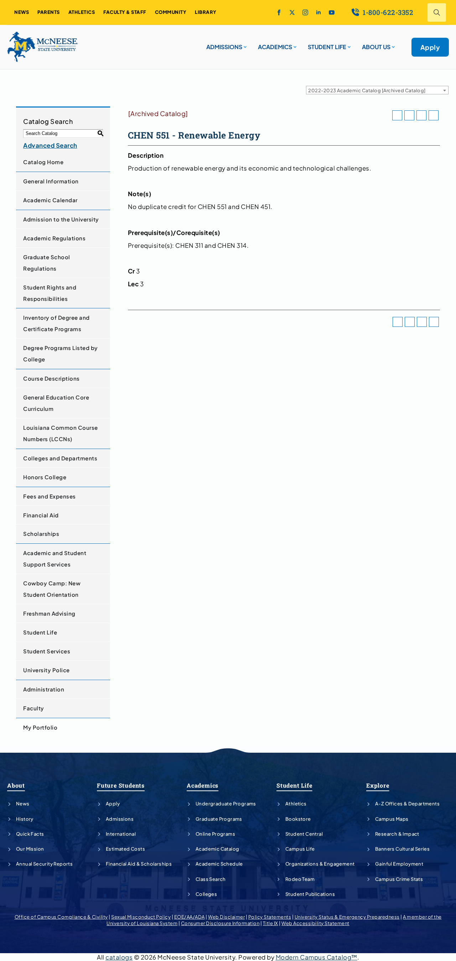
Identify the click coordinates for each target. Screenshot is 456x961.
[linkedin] (318, 12)
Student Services (46, 651)
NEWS (21, 12)
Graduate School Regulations (46, 263)
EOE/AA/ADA (189, 917)
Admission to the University (61, 219)
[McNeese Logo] (42, 47)
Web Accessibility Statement (315, 923)
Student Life (40, 632)
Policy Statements (269, 917)
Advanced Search (50, 145)
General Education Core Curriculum (56, 403)
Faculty (33, 708)
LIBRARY (206, 12)
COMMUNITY (171, 12)
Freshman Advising (49, 613)
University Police (46, 670)
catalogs (119, 957)
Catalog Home (43, 161)
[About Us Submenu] (392, 44)
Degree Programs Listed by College (60, 353)
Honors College (44, 477)
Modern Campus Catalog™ (316, 957)
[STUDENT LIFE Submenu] (348, 44)
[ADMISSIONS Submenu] (244, 44)
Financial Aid (41, 515)
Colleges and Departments (60, 458)
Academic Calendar (50, 200)
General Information (51, 181)
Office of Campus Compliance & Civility (61, 917)
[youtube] (331, 12)
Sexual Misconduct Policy (141, 917)
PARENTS (48, 12)
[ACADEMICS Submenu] (294, 44)
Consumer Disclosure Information (220, 923)
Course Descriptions (51, 378)
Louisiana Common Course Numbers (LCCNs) (60, 433)
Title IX (270, 923)
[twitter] (292, 12)
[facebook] (279, 12)
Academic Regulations (54, 238)
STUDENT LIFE (327, 47)
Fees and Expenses (49, 496)
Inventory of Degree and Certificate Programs (56, 323)
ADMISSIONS (224, 47)
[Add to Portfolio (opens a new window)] (397, 115)
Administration (43, 689)
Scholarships (41, 533)
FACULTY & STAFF (124, 12)
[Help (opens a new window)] (434, 115)
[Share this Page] (409, 115)
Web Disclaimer (226, 917)
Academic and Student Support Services (54, 558)
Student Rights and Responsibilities (49, 293)
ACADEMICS (275, 47)
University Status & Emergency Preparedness (347, 917)
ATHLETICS (81, 12)
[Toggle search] (437, 12)
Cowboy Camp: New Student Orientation (52, 589)
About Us (376, 47)
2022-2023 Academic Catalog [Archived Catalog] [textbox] (367, 90)
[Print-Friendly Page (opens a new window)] (421, 115)
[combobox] (377, 90)
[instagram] (305, 12)
